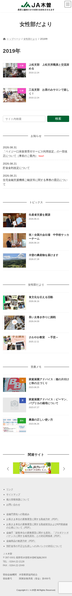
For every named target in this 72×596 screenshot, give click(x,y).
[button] (64, 469)
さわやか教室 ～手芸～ (43, 337)
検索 (58, 118)
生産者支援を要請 (39, 214)
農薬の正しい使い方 (41, 419)
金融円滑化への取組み (17, 514)
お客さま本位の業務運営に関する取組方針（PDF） (32, 519)
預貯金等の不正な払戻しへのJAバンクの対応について (34, 546)
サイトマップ (13, 494)
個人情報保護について (17, 499)
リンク (9, 489)
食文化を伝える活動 (41, 296)
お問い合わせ (13, 504)
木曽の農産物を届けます (43, 255)
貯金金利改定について (16, 167)
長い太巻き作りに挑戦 (42, 317)
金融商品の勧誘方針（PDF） (21, 541)
